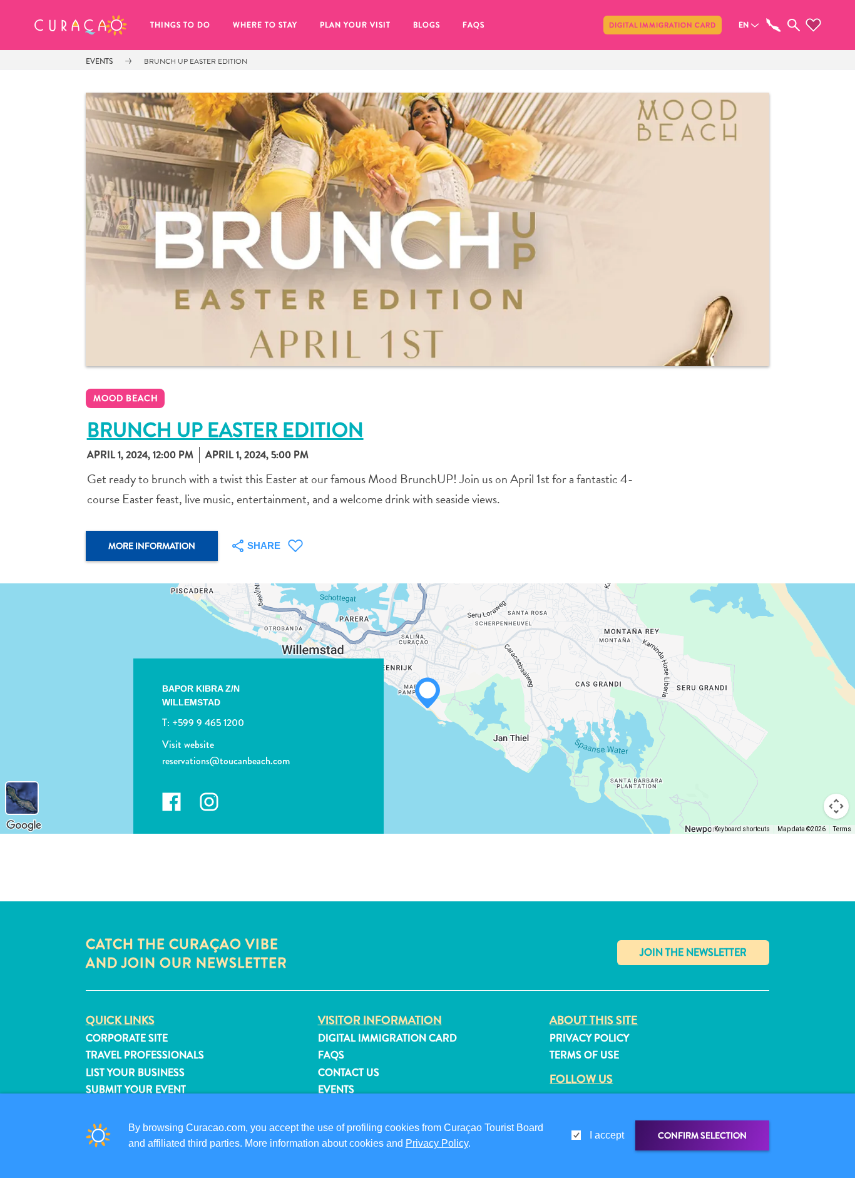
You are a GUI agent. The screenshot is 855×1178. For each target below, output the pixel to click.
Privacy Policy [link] (437, 1143)
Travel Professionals (145, 1055)
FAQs (473, 25)
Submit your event (136, 1089)
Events (99, 61)
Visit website (188, 744)
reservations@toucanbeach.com (226, 761)
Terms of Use (584, 1055)
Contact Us (348, 1072)
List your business (135, 1072)
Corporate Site (127, 1038)
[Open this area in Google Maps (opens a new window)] (23, 825)
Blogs (426, 25)
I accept (607, 1135)
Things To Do (180, 25)
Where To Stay (265, 25)
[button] (81, 25)
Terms (842, 829)
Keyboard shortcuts (742, 829)
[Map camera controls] (836, 806)
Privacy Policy (589, 1038)
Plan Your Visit (355, 25)
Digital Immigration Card (662, 25)
